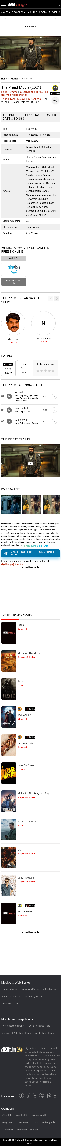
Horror (4, 91)
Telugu (5, 99)
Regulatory (8, 1122)
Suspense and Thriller (31, 91)
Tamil (13, 99)
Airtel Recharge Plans (13, 1026)
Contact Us (22, 1115)
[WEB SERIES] (24, 12)
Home (4, 78)
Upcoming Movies (30, 989)
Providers (54, 12)
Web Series (17, 12)
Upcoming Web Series (35, 996)
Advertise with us (41, 1115)
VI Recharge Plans (45, 1033)
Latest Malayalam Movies (24, 93)
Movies (15, 78)
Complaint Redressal (28, 1129)
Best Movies (50, 989)
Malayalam (23, 99)
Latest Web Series (11, 996)
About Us (7, 1115)
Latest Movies (10, 989)
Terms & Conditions (28, 1122)
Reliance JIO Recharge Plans (17, 1033)
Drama (14, 91)
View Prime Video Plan (13, 281)
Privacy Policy (49, 1122)
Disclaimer (8, 1129)
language (31, 12)
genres (43, 12)
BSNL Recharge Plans (39, 1026)
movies (4, 12)
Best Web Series (10, 1003)
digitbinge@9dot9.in (12, 564)
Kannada (36, 99)
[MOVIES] (9, 12)
